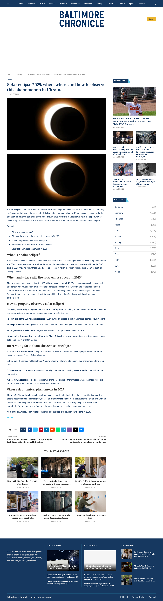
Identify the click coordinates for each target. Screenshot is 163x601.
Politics (62, 4)
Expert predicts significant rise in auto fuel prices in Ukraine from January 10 (62, 576)
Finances (87, 4)
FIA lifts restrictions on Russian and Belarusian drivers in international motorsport (145, 152)
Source (10, 417)
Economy (74, 4)
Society (99, 4)
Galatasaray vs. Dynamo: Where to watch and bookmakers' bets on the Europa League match (98, 577)
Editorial (124, 597)
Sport (131, 4)
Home (21, 4)
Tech (121, 4)
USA (41, 4)
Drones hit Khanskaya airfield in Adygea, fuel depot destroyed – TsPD (99, 585)
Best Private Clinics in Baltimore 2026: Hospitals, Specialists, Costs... (144, 554)
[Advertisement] (81, 48)
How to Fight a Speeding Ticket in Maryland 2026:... (144, 580)
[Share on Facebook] (30, 430)
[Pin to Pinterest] (41, 430)
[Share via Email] (81, 430)
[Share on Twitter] (35, 430)
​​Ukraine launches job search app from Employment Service (99, 567)
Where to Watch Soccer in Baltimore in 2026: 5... (144, 567)
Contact (151, 19)
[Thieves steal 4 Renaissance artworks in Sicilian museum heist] (56, 467)
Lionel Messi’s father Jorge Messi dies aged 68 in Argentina (145, 181)
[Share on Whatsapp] (58, 430)
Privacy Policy (138, 597)
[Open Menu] (8, 4)
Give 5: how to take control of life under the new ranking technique (62, 583)
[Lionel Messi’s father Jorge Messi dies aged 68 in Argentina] (146, 169)
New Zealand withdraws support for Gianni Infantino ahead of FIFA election (123, 150)
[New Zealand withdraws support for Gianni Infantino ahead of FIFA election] (123, 137)
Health (110, 4)
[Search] (154, 4)
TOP (135, 260)
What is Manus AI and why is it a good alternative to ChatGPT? (62, 567)
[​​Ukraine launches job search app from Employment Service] (100, 560)
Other (141, 4)
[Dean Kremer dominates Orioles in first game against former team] (123, 169)
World (51, 4)
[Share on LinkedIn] (46, 430)
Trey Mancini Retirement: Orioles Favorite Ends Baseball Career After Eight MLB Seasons (132, 121)
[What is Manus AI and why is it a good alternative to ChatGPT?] (63, 560)
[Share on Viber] (69, 430)
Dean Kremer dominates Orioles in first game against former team (122, 182)
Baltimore (31, 4)
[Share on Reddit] (52, 430)
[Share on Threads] (75, 430)
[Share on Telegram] (63, 430)
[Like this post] (24, 430)
